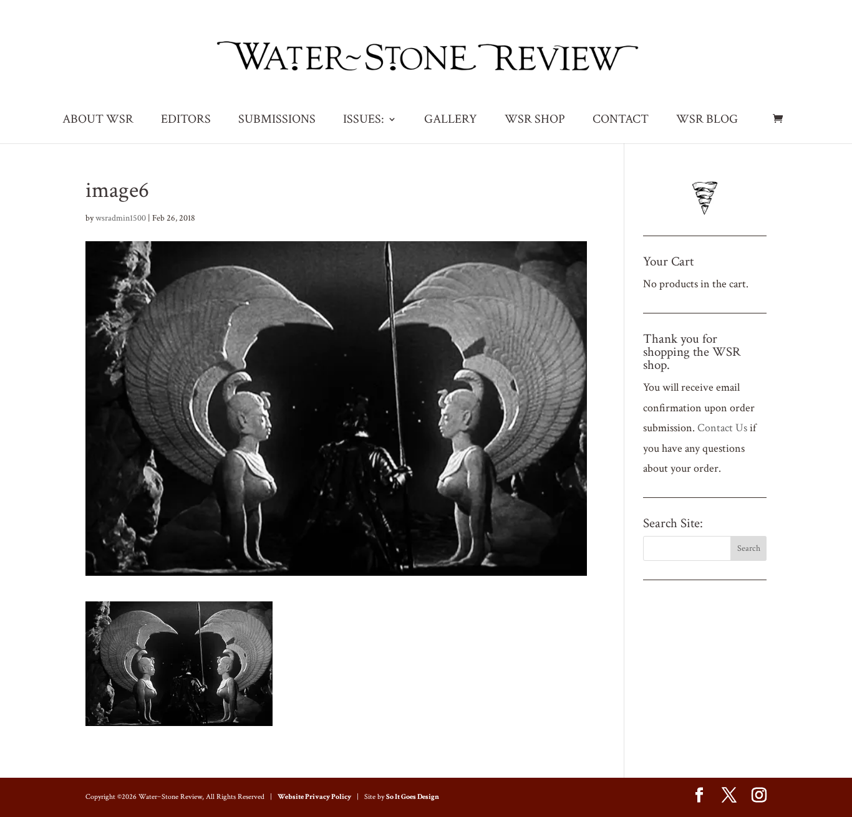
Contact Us (722, 428)
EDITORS (186, 121)
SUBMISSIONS (277, 121)
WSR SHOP (535, 121)
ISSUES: (363, 121)
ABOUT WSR (97, 121)
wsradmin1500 (120, 218)
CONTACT (621, 121)
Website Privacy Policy (314, 796)
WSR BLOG (707, 121)
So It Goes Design (412, 796)
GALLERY (450, 121)
